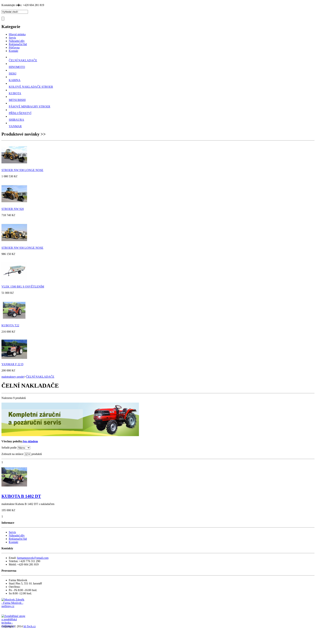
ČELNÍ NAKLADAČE (23, 60)
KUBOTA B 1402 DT (21, 496)
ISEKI (12, 73)
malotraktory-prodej (12, 376)
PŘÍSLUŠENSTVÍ (20, 113)
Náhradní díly (17, 535)
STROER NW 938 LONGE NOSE (22, 170)
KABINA (14, 80)
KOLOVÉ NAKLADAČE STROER (31, 86)
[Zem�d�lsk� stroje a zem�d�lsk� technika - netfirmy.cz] (13, 618)
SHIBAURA (16, 119)
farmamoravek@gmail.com (32, 557)
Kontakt (13, 542)
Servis (12, 532)
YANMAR (15, 126)
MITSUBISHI (17, 99)
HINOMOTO (17, 67)
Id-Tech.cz (29, 626)
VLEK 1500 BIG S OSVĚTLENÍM (22, 286)
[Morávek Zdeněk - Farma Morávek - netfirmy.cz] (13, 606)
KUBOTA (15, 93)
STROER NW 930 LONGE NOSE (22, 247)
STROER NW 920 (12, 208)
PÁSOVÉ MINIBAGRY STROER (29, 106)
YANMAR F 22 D (12, 364)
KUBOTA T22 (10, 325)
